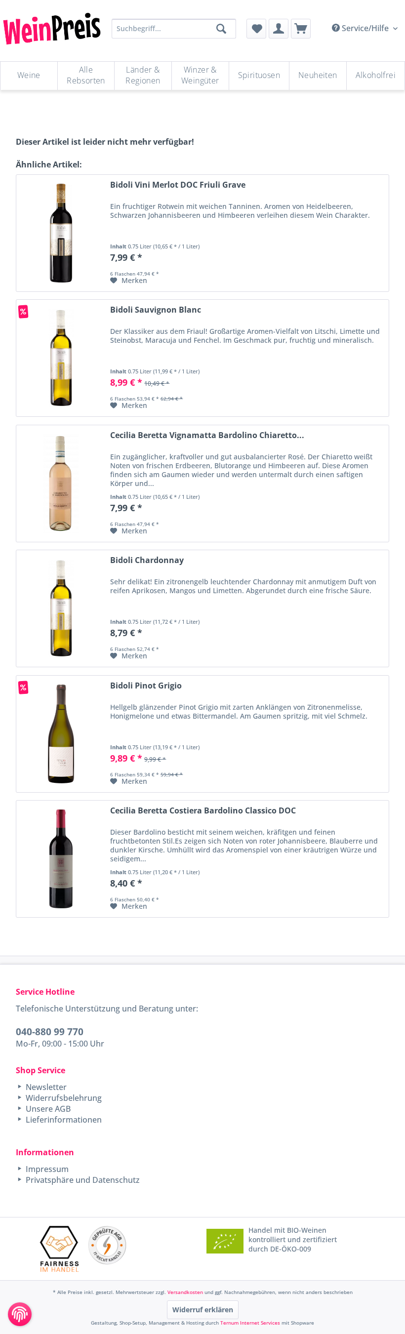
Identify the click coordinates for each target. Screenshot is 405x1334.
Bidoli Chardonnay (147, 560)
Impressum (46, 1169)
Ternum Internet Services (250, 1322)
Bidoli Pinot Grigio (146, 686)
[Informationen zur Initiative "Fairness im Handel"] (60, 1248)
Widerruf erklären (202, 1309)
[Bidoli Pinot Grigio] (60, 734)
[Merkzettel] (256, 29)
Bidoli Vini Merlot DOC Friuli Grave (177, 185)
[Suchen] (221, 29)
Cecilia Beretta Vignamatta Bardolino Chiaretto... (207, 435)
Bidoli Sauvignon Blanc (155, 310)
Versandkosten (185, 1292)
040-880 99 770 (49, 1031)
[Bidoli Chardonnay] (60, 608)
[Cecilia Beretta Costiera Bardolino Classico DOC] (60, 859)
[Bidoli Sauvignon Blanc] (60, 358)
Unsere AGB (47, 1108)
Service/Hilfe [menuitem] (365, 28)
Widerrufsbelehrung (63, 1097)
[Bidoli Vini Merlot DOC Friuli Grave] (60, 233)
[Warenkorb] (301, 29)
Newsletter (45, 1087)
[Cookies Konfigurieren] (20, 1314)
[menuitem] (256, 29)
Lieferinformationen (63, 1119)
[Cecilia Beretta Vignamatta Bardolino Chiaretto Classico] (60, 483)
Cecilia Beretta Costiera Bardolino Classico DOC (203, 811)
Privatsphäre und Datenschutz (82, 1179)
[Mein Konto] (278, 29)
